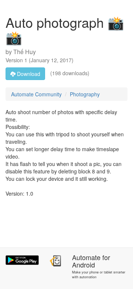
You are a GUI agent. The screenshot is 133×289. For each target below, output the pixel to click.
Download (28, 73)
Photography (85, 94)
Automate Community (36, 94)
